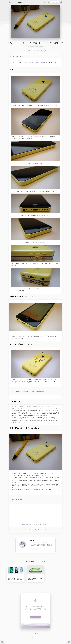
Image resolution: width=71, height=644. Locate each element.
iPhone (21, 56)
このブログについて (35, 616)
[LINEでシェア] (39, 50)
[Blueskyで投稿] (45, 50)
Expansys (27, 524)
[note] (33, 549)
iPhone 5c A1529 (39, 62)
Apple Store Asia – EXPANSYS (18, 499)
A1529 (24, 524)
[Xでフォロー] (44, 2)
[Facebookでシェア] (29, 50)
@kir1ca (37, 637)
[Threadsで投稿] (42, 50)
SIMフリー (42, 524)
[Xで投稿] (26, 50)
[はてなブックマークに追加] (32, 50)
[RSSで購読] (48, 2)
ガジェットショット (15, 56)
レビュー (46, 524)
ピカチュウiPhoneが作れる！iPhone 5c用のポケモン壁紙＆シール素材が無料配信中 (28, 391)
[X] (31, 549)
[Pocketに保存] (35, 50)
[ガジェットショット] (15, 2)
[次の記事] (2, 642)
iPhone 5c (38, 524)
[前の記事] (69, 642)
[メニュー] (61, 2)
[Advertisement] (35, 514)
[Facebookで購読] (46, 2)
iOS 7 (31, 524)
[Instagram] (36, 549)
